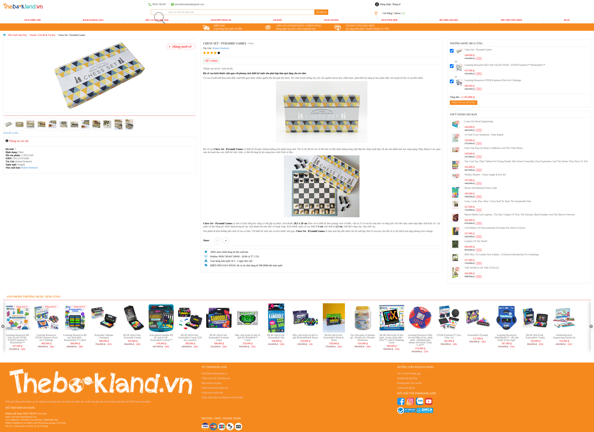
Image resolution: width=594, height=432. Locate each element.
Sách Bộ (277, 20)
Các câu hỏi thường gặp (409, 373)
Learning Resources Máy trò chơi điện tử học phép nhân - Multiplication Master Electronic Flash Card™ (420, 340)
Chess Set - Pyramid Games (478, 49)
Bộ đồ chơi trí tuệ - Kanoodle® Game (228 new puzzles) (190, 337)
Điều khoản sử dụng (211, 383)
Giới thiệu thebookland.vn (214, 373)
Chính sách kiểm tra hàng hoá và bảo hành (222, 397)
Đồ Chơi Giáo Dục (448, 20)
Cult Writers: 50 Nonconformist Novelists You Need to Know (495, 228)
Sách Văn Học (331, 20)
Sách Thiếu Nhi (32, 20)
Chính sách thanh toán (212, 392)
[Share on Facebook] (217, 240)
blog (567, 20)
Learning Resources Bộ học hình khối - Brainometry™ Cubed (74, 337)
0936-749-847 (30, 413)
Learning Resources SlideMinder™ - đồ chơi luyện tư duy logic (507, 337)
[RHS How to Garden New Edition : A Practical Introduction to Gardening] (455, 257)
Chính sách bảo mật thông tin (215, 378)
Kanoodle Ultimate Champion (104, 336)
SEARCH (321, 12)
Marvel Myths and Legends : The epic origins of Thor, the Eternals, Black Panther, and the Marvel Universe (520, 214)
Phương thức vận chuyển (409, 383)
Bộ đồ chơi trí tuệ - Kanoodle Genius (132, 336)
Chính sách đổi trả (406, 388)
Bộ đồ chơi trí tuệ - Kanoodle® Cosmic (535, 336)
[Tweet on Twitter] (226, 240)
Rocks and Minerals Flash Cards (481, 188)
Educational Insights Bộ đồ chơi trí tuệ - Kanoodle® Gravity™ (161, 337)
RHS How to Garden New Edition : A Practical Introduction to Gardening (501, 254)
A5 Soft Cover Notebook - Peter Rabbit (484, 134)
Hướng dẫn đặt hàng (407, 378)
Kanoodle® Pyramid (478, 335)
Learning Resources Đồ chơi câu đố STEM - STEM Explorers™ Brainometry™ (505, 65)
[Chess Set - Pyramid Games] (459, 51)
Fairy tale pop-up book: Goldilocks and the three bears (494, 148)
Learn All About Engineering (479, 121)
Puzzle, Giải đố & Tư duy (42, 35)
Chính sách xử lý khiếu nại (214, 388)
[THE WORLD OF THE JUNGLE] (455, 272)
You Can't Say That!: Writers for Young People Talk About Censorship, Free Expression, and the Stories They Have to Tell (526, 161)
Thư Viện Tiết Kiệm (511, 20)
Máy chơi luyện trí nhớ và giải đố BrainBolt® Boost (305, 336)
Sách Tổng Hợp (389, 20)
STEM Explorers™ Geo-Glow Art (449, 336)
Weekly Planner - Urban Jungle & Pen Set (485, 174)
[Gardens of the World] (455, 244)
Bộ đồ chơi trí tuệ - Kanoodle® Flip (276, 336)
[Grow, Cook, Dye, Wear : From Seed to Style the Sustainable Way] (455, 205)
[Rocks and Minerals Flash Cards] (455, 192)
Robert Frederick (29, 167)
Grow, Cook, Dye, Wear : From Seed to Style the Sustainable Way (498, 201)
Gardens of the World (476, 241)
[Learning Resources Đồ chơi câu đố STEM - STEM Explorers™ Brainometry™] (459, 67)
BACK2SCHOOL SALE (93, 20)
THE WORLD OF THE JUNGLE (482, 267)
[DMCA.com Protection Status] (424, 410)
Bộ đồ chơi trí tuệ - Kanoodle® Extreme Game (219, 337)
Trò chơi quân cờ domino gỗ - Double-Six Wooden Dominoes (362, 337)
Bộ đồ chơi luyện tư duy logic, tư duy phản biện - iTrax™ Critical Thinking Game (391, 339)
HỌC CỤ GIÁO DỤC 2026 (157, 20)
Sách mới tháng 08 (221, 20)
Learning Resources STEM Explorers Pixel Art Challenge (493, 80)
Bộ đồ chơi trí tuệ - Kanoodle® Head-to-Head (334, 337)
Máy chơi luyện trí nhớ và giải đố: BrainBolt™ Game (247, 337)
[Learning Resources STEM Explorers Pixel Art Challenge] (459, 83)
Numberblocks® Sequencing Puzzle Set (564, 336)
